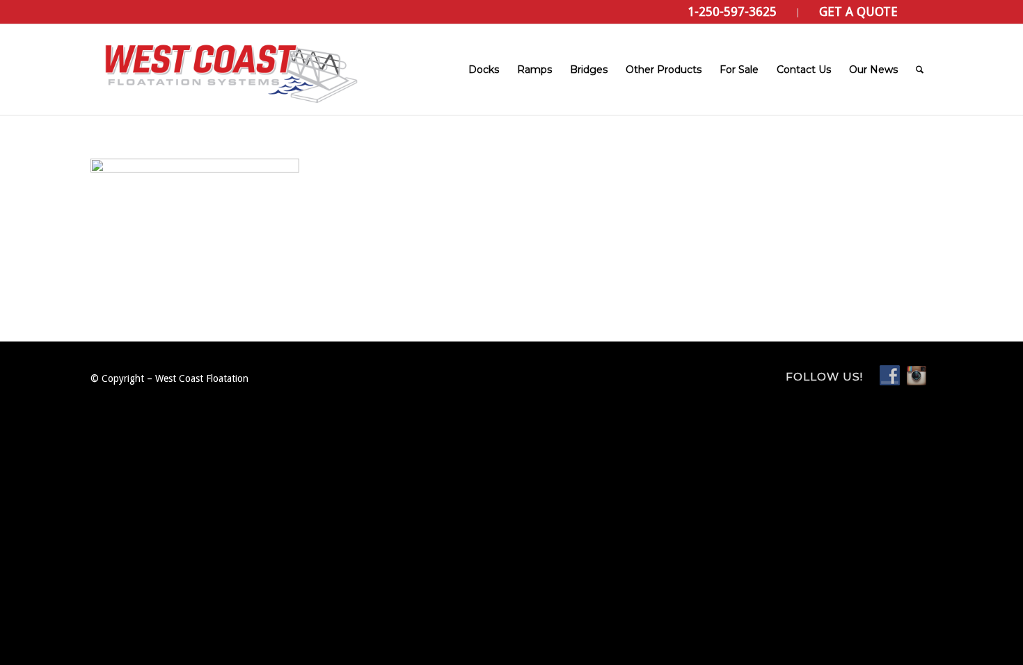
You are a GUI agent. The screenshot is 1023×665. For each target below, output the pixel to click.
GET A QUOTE (858, 11)
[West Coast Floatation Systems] (229, 69)
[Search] (920, 69)
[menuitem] (732, 12)
